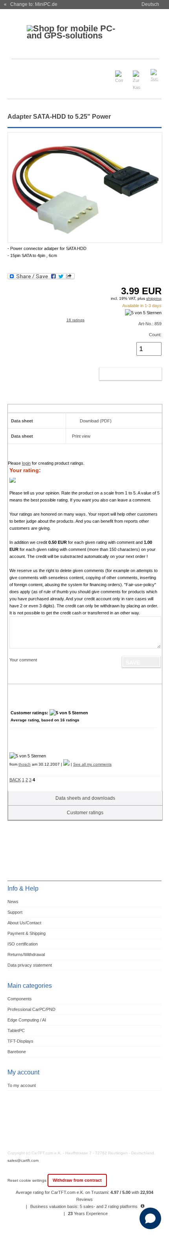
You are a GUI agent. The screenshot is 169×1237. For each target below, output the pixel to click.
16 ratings (75, 320)
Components (19, 998)
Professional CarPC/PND (31, 1009)
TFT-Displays (20, 1041)
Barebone (16, 1051)
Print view (81, 436)
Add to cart (122, 374)
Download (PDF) (96, 420)
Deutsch (150, 4)
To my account (21, 1085)
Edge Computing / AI (26, 1020)
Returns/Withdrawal (26, 954)
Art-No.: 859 (150, 323)
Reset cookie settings (27, 1180)
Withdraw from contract (77, 1180)
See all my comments (92, 764)
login (26, 463)
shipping (154, 298)
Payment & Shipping (26, 933)
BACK (15, 779)
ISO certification (22, 944)
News (12, 901)
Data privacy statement (29, 965)
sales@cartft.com (23, 1160)
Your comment (23, 659)
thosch (24, 764)
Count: (155, 334)
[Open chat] (150, 1218)
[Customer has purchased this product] (66, 764)
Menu (18, 72)
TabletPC (16, 1030)
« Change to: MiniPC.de (30, 4)
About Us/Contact (24, 922)
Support (14, 912)
